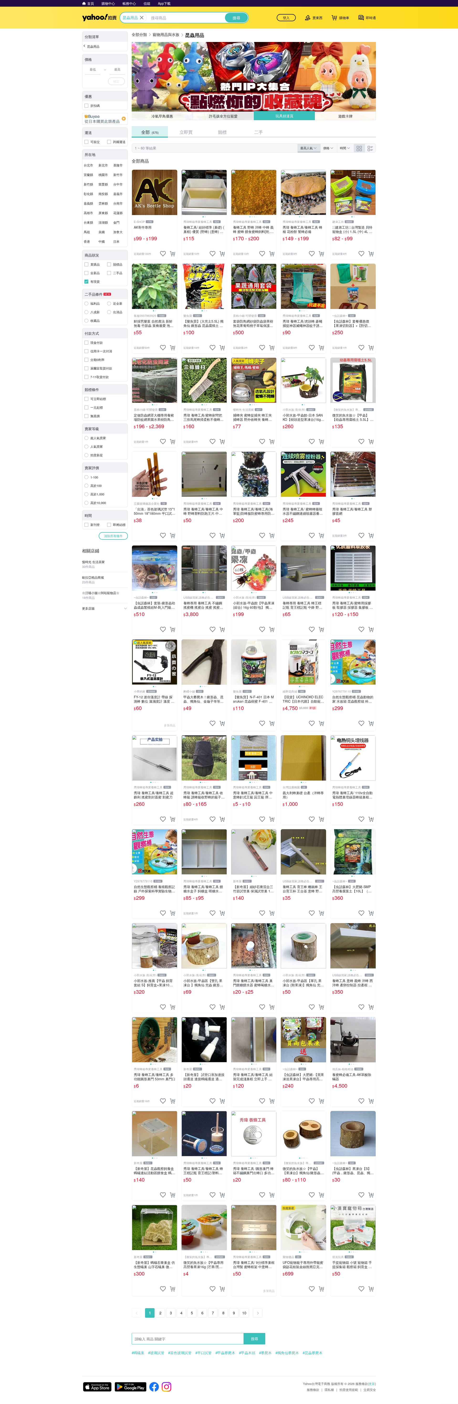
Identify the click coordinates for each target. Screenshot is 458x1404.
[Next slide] (224, 192)
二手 (258, 132)
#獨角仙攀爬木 (287, 1352)
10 (244, 1313)
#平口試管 (203, 1352)
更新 (372, 1383)
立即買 (186, 132)
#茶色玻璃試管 (180, 1352)
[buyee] (105, 118)
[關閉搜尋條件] (142, 18)
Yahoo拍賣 (99, 17)
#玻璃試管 (156, 1352)
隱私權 (329, 1389)
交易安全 (370, 1389)
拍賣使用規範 (348, 1389)
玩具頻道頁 (284, 115)
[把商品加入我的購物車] (172, 254)
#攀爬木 (265, 1352)
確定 (116, 81)
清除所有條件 (113, 536)
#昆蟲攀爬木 (313, 1352)
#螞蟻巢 (138, 1352)
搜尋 (254, 1338)
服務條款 (313, 1389)
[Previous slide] (185, 192)
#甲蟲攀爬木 (225, 1352)
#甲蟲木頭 (247, 1352)
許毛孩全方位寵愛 (223, 115)
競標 (222, 132)
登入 (286, 17)
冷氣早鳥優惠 (162, 115)
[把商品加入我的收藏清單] (163, 254)
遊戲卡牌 (345, 115)
